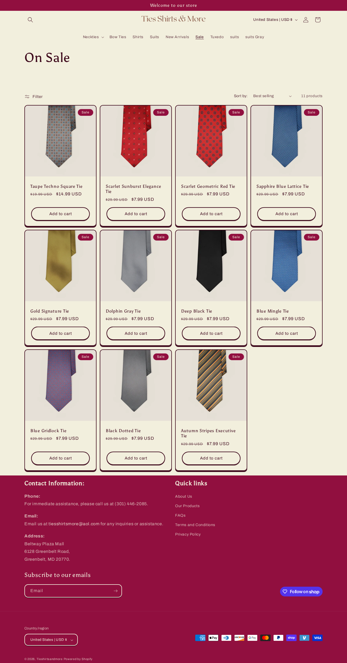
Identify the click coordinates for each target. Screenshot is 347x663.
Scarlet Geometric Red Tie (208, 186)
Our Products (187, 506)
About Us (183, 496)
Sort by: (241, 96)
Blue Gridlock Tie (48, 430)
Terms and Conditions (195, 525)
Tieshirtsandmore (50, 659)
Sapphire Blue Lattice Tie (282, 186)
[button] (30, 20)
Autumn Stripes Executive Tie (208, 433)
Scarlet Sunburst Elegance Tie (133, 189)
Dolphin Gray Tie (123, 311)
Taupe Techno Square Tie (56, 186)
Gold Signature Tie (49, 311)
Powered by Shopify (78, 659)
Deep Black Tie (196, 311)
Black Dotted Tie (123, 430)
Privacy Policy (188, 535)
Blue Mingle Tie (272, 311)
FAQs (180, 515)
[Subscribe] (115, 591)
